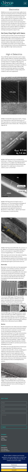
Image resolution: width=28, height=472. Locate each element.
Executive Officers (5, 450)
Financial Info (4, 447)
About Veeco (4, 436)
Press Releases (4, 449)
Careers (3, 438)
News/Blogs (4, 440)
